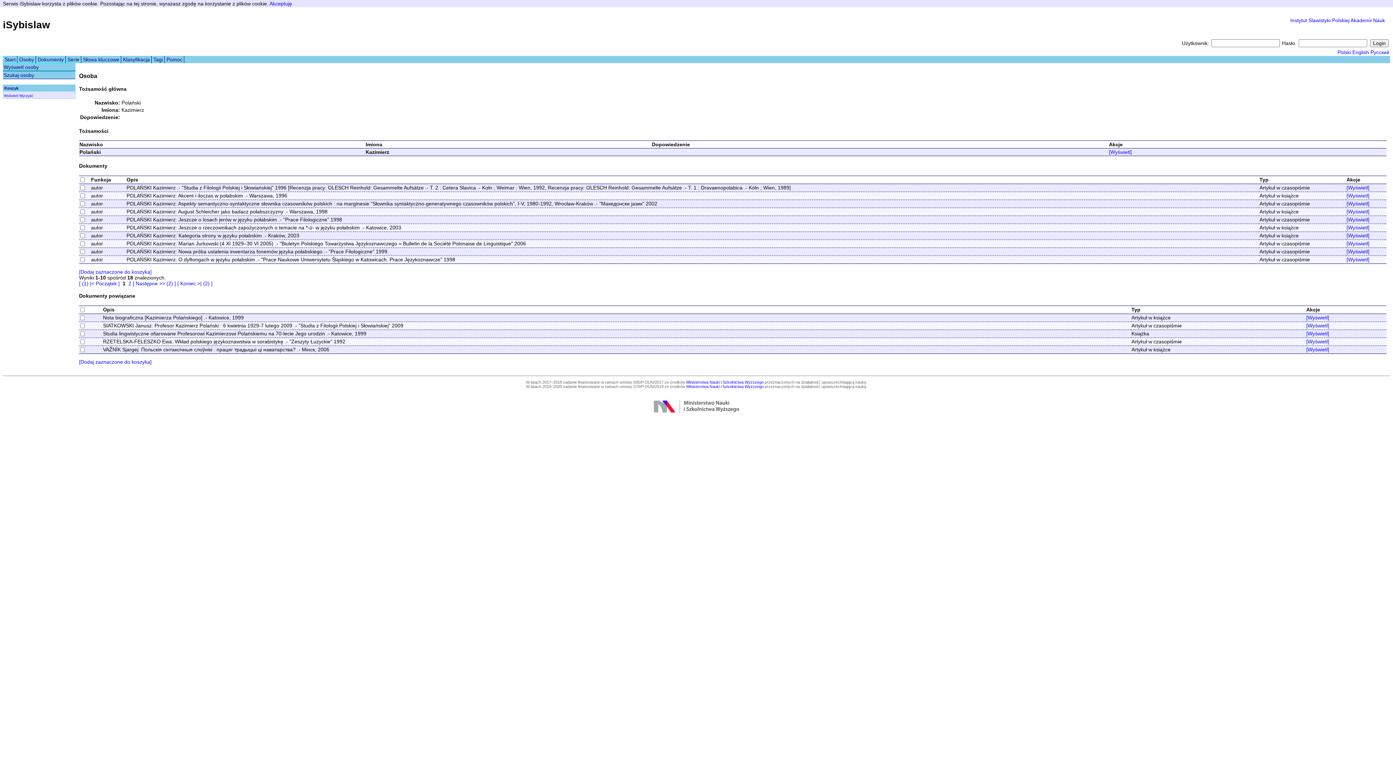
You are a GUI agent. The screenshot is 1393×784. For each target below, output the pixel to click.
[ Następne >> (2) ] (154, 283)
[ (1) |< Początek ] (99, 283)
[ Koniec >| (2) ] (195, 283)
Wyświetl (11, 96)
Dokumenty (51, 59)
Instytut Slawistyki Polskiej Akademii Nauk (1337, 20)
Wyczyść (26, 96)
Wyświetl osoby (21, 67)
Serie (73, 59)
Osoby (26, 59)
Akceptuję (281, 4)
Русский (1380, 52)
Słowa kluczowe (101, 59)
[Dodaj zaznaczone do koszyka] (115, 272)
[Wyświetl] (1120, 152)
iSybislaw (26, 24)
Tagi (158, 59)
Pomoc (174, 59)
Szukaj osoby (19, 75)
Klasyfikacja (136, 59)
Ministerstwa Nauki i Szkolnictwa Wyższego (725, 382)
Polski (1344, 52)
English (1360, 52)
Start (10, 59)
